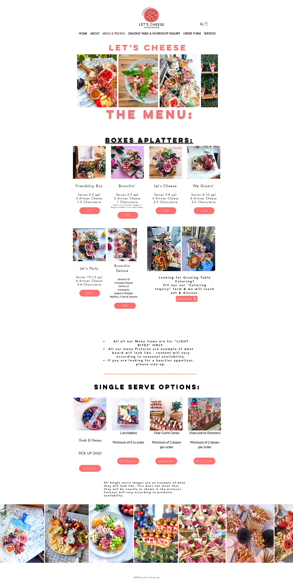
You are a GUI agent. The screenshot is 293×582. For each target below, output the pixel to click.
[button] (206, 24)
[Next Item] (212, 81)
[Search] (201, 24)
